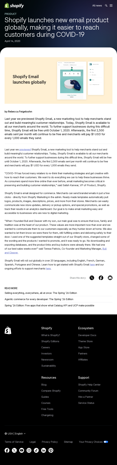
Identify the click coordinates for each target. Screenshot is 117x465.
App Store (83, 347)
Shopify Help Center (89, 384)
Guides (45, 396)
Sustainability (48, 365)
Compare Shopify (51, 390)
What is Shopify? (50, 335)
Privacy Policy (50, 441)
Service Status (86, 402)
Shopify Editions (50, 341)
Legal (33, 441)
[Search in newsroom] (105, 5)
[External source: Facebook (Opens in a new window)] (101, 278)
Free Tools (47, 409)
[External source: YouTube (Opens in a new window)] (21, 450)
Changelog (47, 415)
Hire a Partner (85, 396)
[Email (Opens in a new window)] (110, 278)
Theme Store (85, 341)
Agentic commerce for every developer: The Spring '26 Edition (39, 299)
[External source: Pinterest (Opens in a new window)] (50, 450)
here (92, 264)
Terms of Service (14, 441)
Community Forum (88, 390)
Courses (45, 402)
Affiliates (83, 359)
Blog (43, 384)
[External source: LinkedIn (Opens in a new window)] (43, 450)
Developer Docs (87, 335)
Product (11, 13)
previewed (25, 149)
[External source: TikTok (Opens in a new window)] (36, 450)
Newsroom (47, 359)
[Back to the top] (8, 330)
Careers (45, 347)
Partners (82, 353)
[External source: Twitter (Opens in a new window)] (92, 278)
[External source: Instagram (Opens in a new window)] (29, 450)
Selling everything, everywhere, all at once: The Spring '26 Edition (41, 292)
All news (97, 5)
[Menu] (111, 5)
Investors (46, 353)
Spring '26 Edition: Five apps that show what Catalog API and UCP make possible (49, 305)
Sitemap (68, 441)
